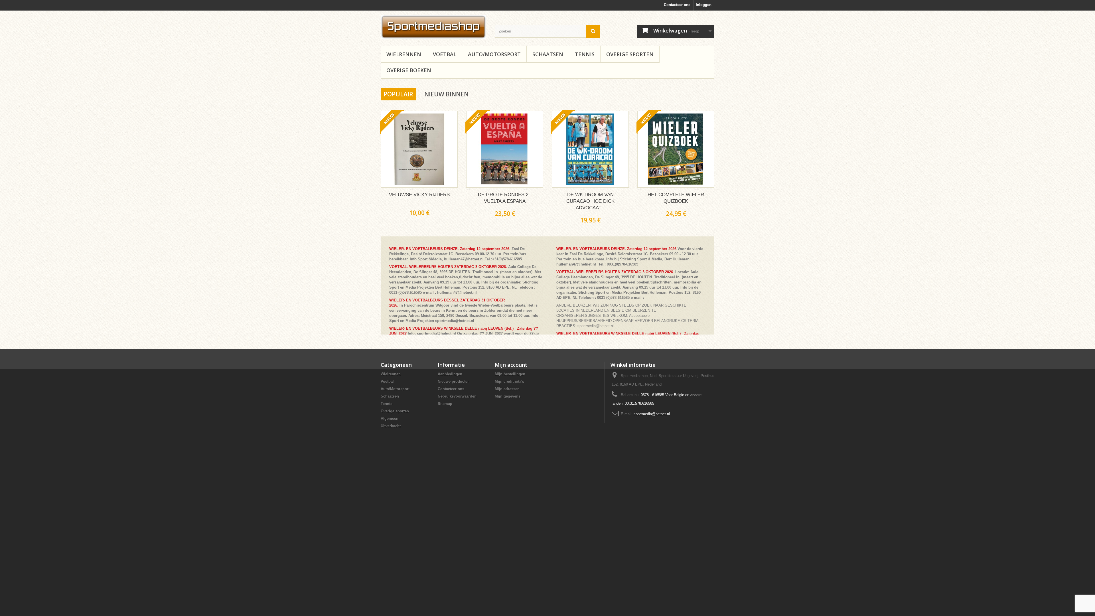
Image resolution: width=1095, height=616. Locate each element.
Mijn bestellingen (510, 374)
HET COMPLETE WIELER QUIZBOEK (676, 198)
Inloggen (703, 5)
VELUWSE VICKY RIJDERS (419, 194)
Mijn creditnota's (509, 381)
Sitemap (445, 404)
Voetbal (444, 54)
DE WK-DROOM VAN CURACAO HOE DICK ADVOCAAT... (590, 201)
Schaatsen (547, 54)
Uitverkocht (391, 426)
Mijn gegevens (507, 396)
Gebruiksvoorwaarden (457, 396)
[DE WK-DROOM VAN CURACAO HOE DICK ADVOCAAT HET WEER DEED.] (590, 149)
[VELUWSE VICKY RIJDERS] (419, 149)
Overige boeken (408, 70)
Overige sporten (630, 54)
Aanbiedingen (450, 374)
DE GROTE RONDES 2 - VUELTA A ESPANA (505, 198)
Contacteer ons (677, 5)
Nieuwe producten (454, 381)
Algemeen (389, 418)
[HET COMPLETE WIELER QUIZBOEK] (675, 149)
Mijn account (511, 364)
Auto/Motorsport (494, 54)
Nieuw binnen (446, 94)
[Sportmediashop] (433, 27)
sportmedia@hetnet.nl (652, 414)
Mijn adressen (507, 389)
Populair (398, 94)
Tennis (585, 54)
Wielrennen (403, 54)
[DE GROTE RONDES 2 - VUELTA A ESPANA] (504, 149)
